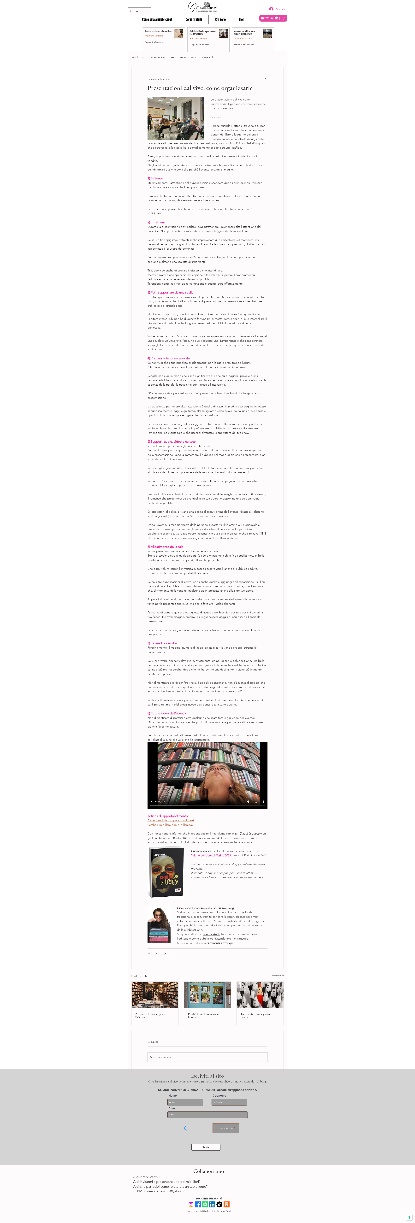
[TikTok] (219, 1204)
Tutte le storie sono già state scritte (257, 1015)
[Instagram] (191, 1204)
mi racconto (188, 57)
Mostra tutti (278, 975)
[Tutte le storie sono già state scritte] (260, 995)
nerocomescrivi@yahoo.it (166, 1191)
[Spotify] (205, 1204)
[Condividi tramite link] (172, 953)
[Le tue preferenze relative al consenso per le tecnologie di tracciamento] (409, 1217)
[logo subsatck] (227, 1204)
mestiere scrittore (162, 57)
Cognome (219, 1095)
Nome (173, 1095)
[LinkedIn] (212, 1204)
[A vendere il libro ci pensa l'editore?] (154, 995)
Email (172, 1108)
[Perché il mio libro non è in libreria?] (207, 995)
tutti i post (138, 57)
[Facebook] (198, 1204)
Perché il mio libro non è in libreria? (203, 1015)
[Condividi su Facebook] (149, 953)
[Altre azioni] (265, 79)
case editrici (210, 57)
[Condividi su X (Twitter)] (157, 953)
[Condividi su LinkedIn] (164, 953)
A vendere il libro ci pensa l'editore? (150, 1015)
